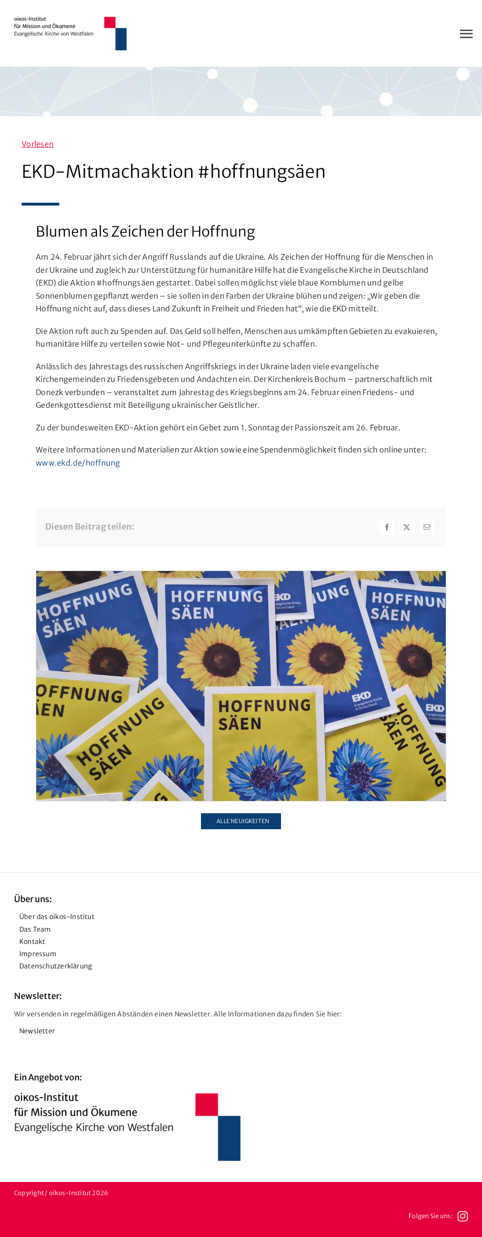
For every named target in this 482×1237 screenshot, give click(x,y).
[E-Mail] (427, 527)
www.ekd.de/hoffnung (78, 463)
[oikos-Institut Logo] (70, 20)
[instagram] (463, 1216)
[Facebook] (387, 527)
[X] (407, 527)
